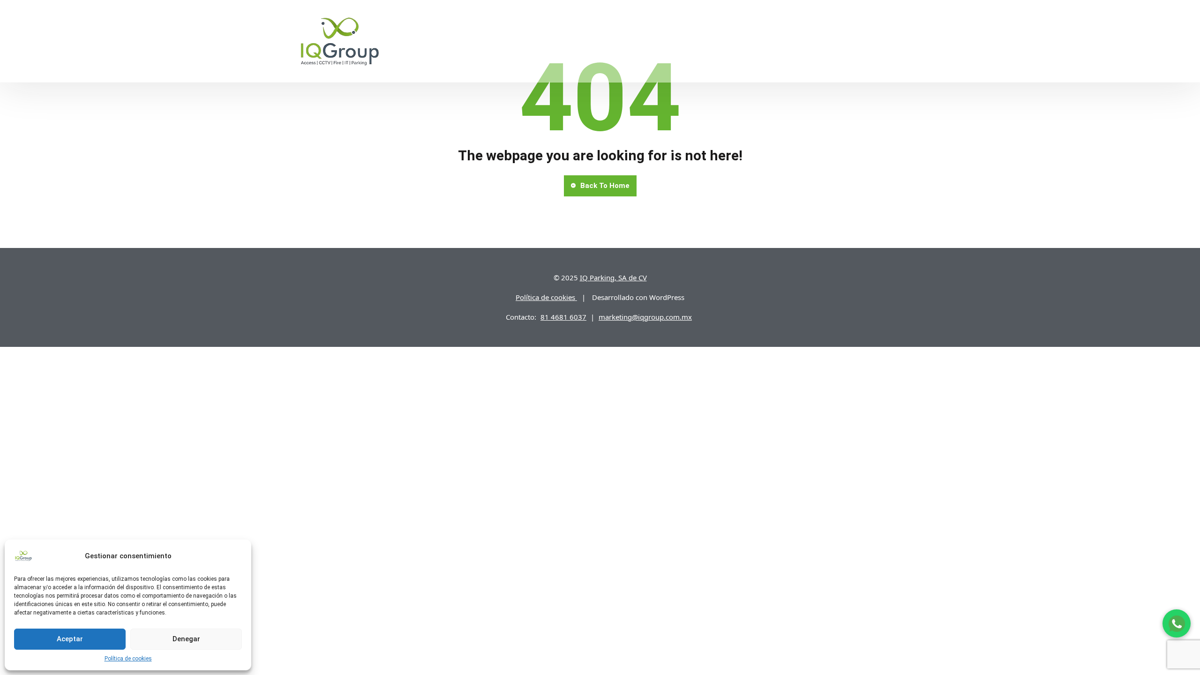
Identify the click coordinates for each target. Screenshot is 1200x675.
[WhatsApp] (1176, 623)
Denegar (186, 639)
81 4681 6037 (563, 317)
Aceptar (70, 639)
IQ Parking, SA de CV (613, 277)
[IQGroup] (340, 41)
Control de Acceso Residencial (729, 41)
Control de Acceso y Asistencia (603, 41)
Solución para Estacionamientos (473, 41)
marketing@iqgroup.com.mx (645, 317)
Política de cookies (128, 658)
